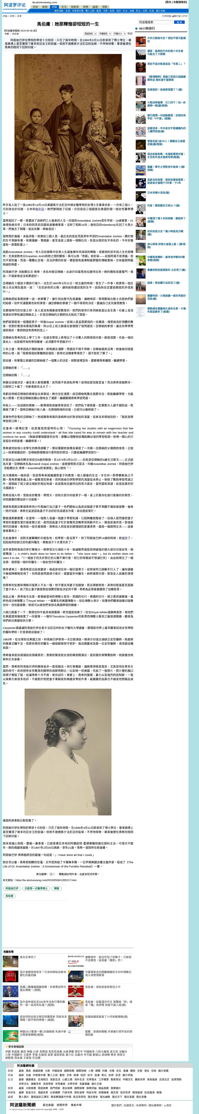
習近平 (79, 1051)
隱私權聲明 (155, 1105)
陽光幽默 (105, 1097)
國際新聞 (69, 1070)
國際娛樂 (79, 1088)
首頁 (35, 7)
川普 (36, 1051)
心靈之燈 (67, 1079)
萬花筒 (114, 1092)
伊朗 (8, 1051)
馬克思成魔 (55, 1051)
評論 (54, 7)
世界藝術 (60, 1083)
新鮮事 (75, 7)
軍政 (28, 1070)
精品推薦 (104, 1088)
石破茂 (43, 1054)
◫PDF (184, 16)
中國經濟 (89, 1051)
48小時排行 (147, 28)
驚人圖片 (24, 1097)
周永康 (18, 1057)
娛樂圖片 (116, 1088)
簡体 (168, 2)
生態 (139, 1070)
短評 (118, 11)
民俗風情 (149, 1092)
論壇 (95, 7)
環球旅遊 (137, 1092)
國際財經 (81, 1070)
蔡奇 (113, 1054)
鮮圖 (159, 1092)
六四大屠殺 (102, 1051)
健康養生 (31, 1079)
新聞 (44, 7)
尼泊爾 (36, 1057)
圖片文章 (97, 1083)
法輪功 (123, 1051)
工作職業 (104, 1079)
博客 (104, 7)
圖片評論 (128, 1075)
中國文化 (128, 1079)
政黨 (112, 11)
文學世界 (72, 1083)
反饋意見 (129, 1105)
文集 (105, 11)
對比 (138, 11)
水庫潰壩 (68, 1051)
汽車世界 (67, 1092)
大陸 (47, 1070)
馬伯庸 (15, 34)
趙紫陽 (9, 1057)
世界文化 (24, 1083)
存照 (145, 11)
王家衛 (27, 1057)
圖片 (160, 11)
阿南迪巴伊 (12, 888)
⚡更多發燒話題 (14, 1046)
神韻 (29, 1051)
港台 (146, 1070)
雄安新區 (59, 1054)
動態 (99, 11)
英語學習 (48, 1083)
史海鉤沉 (43, 1079)
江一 (53, 874)
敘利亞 (39, 209)
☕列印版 (166, 16)
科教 (104, 1070)
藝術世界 (140, 1079)
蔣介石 (70, 1054)
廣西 (23, 1051)
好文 (125, 11)
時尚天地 (91, 1092)
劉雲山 (97, 1054)
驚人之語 (90, 11)
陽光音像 (141, 1097)
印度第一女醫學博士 (36, 888)
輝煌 (56, 888)
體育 (132, 1070)
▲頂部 (167, 1105)
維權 (125, 1070)
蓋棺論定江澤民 (40, 1097)
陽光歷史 (93, 1097)
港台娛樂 (67, 1088)
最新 (58, 11)
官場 (111, 1070)
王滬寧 (27, 1054)
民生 (118, 1070)
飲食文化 (31, 1092)
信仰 (153, 1070)
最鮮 (21, 1092)
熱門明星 (55, 1088)
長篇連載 (84, 1083)
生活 (64, 7)
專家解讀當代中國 (61, 1097)
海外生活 (79, 1079)
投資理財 (176, 1079)
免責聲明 (141, 1105)
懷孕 (125, 538)
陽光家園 (129, 1097)
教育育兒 (116, 1079)
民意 (151, 11)
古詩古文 (164, 1079)
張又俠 (114, 1051)
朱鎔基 (16, 1051)
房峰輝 (106, 1054)
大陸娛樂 (31, 1088)
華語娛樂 (43, 1088)
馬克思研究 (79, 1097)
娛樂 (85, 7)
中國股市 (17, 1054)
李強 (35, 1054)
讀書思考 (36, 1083)
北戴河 (79, 1054)
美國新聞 (38, 1070)
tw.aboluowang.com (44, 2)
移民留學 (79, 1092)
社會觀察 (55, 1092)
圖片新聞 (163, 1070)
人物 (90, 1070)
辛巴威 (88, 1054)
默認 (130, 33)
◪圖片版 (176, 16)
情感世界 (43, 1092)
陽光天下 (117, 1097)
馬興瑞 (43, 1051)
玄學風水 (91, 1079)
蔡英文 (121, 1054)
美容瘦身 (152, 1079)
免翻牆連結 (179, 2)
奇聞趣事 (104, 1092)
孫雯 (50, 1054)
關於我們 (116, 1105)
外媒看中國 (77, 11)
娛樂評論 (91, 1088)
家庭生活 (55, 1079)
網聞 (97, 1070)
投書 (132, 11)
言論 (67, 11)
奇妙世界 (125, 1092)
